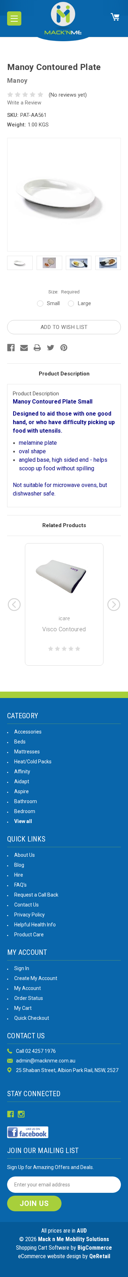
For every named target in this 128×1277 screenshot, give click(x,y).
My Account (27, 988)
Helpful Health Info (35, 924)
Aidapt (21, 781)
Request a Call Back (36, 895)
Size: (64, 291)
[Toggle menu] (14, 18)
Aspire (21, 791)
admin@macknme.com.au (45, 1061)
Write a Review (24, 102)
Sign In (21, 968)
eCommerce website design (49, 1256)
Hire (18, 875)
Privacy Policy (29, 915)
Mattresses (27, 751)
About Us (24, 855)
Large (84, 303)
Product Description (64, 373)
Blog (19, 865)
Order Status (28, 998)
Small (53, 303)
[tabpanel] (64, 604)
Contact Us (26, 905)
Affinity (22, 771)
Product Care (29, 934)
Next (113, 604)
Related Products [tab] (64, 525)
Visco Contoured (64, 629)
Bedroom (24, 811)
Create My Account (35, 978)
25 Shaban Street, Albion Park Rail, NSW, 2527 (67, 1070)
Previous (14, 604)
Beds (20, 742)
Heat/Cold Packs (33, 761)
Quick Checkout (31, 1018)
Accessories (28, 732)
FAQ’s (20, 885)
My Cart (23, 1008)
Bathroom (25, 801)
